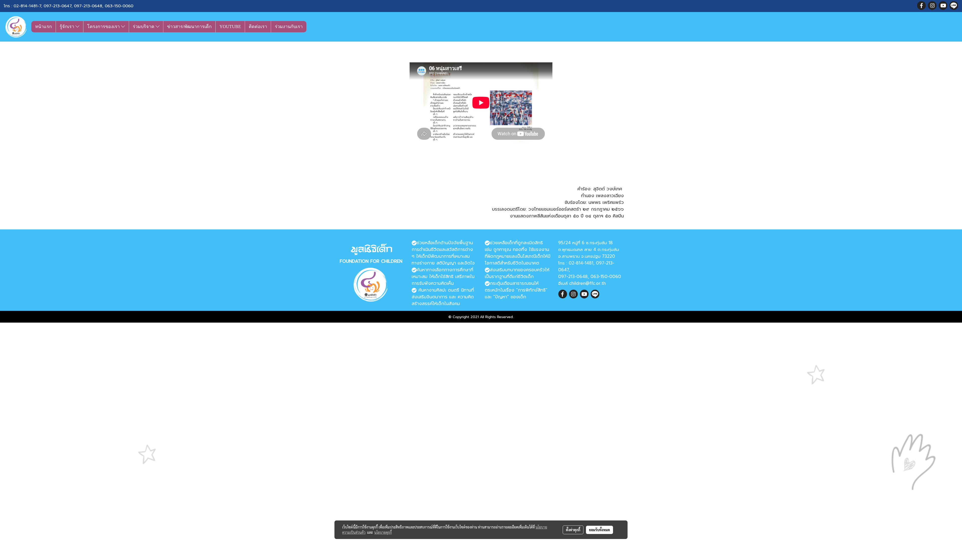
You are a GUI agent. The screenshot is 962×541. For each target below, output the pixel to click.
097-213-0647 (57, 6)
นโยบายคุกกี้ (383, 532)
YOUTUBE (230, 26)
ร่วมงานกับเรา (289, 26)
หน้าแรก (43, 26)
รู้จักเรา (67, 26)
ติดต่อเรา (258, 26)
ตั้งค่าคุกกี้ (573, 529)
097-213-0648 (88, 6)
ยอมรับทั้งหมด (599, 529)
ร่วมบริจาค (144, 26)
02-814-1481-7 (27, 6)
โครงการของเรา (104, 26)
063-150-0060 (119, 6)
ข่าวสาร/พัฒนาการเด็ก (189, 26)
